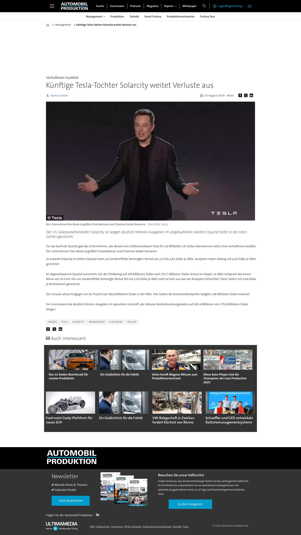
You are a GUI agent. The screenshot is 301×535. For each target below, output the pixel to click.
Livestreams (117, 6)
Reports (168, 6)
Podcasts (135, 6)
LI (98, 514)
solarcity (78, 321)
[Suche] (204, 6)
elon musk (116, 321)
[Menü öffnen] (52, 6)
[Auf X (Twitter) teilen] (246, 95)
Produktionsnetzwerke (180, 16)
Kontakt (177, 526)
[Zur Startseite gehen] (74, 6)
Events (100, 6)
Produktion (117, 16)
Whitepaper (189, 6)
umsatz (52, 321)
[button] (52, 410)
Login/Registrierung (230, 6)
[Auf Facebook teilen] (241, 95)
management (97, 321)
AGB (92, 526)
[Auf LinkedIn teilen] (252, 95)
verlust (132, 321)
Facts (186, 526)
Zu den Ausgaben (190, 504)
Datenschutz (102, 526)
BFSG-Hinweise (133, 526)
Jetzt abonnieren (71, 500)
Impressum (117, 526)
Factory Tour (207, 16)
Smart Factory (152, 16)
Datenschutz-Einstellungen (157, 526)
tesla (64, 321)
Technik (134, 16)
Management (94, 16)
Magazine (152, 6)
